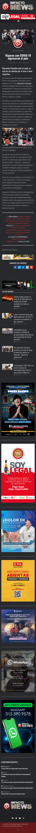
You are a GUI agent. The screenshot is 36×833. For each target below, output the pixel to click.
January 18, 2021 (24, 241)
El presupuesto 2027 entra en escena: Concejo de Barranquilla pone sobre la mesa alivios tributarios (23, 369)
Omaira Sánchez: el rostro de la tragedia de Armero (13, 794)
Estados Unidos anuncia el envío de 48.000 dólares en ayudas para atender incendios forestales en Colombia (23, 301)
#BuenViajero (13, 216)
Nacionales (25, 62)
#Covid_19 (9, 225)
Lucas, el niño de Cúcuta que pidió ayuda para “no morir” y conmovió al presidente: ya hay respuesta (23, 318)
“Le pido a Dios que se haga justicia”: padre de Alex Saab (14, 768)
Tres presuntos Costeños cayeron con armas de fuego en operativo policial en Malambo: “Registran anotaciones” (23, 352)
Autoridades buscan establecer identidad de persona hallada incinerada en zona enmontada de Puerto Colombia (23, 335)
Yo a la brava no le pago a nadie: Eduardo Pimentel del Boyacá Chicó (17, 782)
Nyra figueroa (6, 766)
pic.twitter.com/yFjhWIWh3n (18, 237)
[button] (18, 21)
